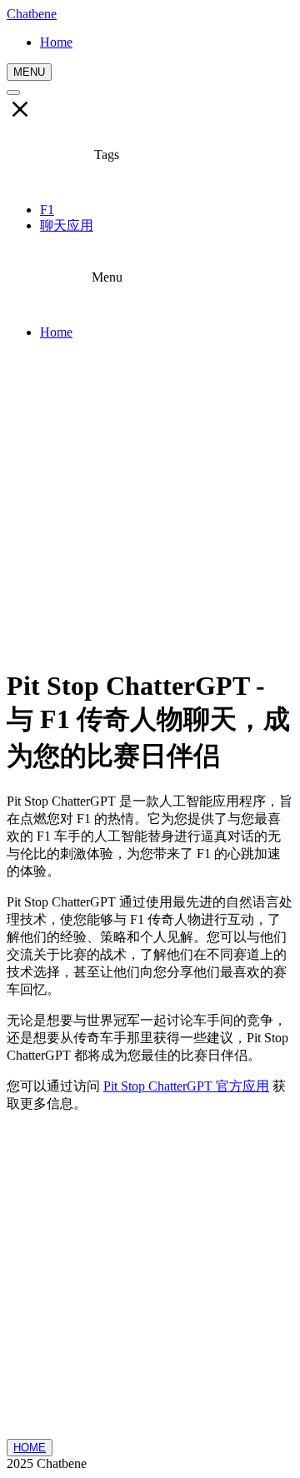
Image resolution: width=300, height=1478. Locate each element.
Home (56, 332)
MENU (29, 72)
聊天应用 (66, 225)
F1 (47, 209)
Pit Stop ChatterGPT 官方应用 (186, 1086)
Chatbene (32, 14)
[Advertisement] (150, 503)
